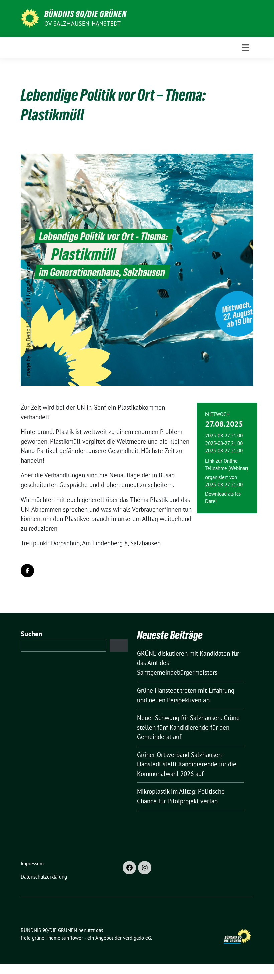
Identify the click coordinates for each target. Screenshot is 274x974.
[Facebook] (129, 867)
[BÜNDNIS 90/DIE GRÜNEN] (30, 18)
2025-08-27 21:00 (224, 484)
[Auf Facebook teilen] (27, 570)
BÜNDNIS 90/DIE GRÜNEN (85, 14)
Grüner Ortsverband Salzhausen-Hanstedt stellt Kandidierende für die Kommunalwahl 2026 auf (186, 764)
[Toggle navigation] (245, 47)
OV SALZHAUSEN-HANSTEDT (82, 23)
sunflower (72, 938)
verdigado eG (137, 938)
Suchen (32, 633)
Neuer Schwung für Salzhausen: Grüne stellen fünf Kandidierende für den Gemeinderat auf (188, 727)
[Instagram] (144, 867)
